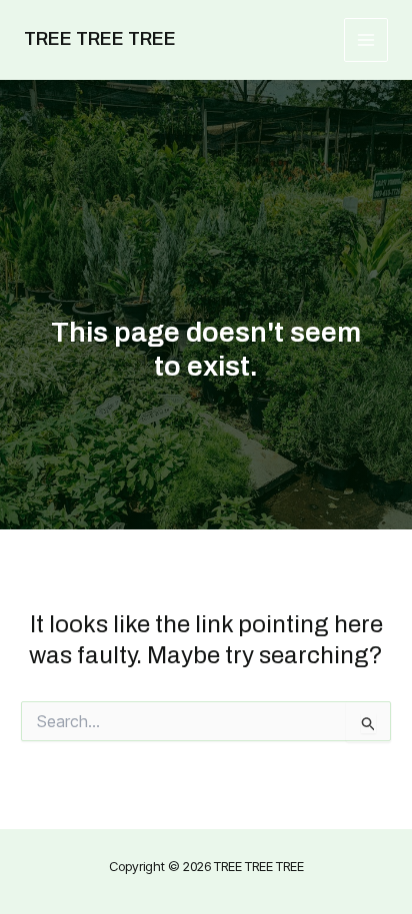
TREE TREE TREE (100, 39)
